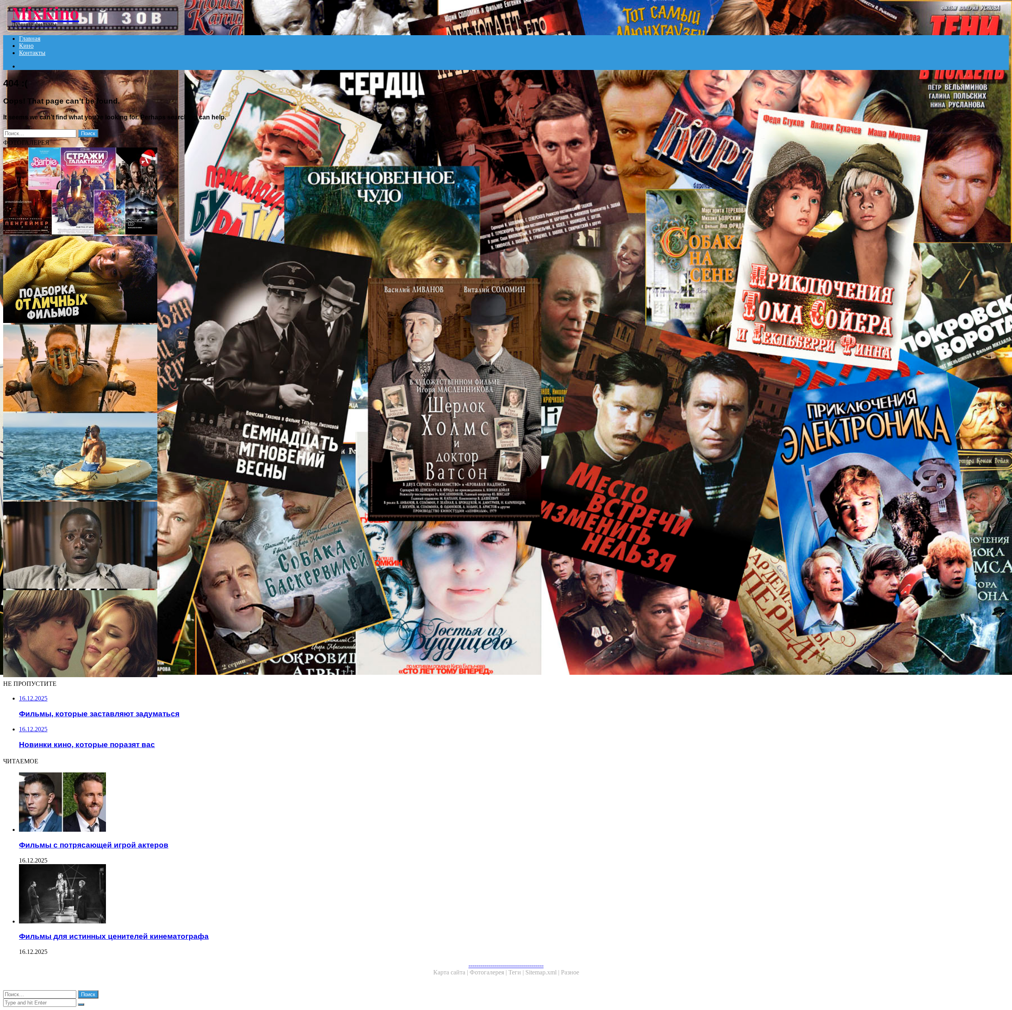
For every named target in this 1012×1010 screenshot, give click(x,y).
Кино (26, 45)
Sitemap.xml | (543, 972)
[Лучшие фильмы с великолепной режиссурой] (240, 191)
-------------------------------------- (506, 965)
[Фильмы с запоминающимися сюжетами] (240, 634)
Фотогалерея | (489, 972)
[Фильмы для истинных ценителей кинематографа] (248, 894)
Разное (570, 972)
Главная (29, 38)
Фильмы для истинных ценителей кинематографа (114, 936)
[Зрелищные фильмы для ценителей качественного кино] (240, 369)
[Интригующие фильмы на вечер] (240, 546)
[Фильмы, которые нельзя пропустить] (240, 280)
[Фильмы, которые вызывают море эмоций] (240, 457)
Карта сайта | (451, 972)
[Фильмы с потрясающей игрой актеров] (248, 802)
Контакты (32, 52)
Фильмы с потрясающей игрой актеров (93, 845)
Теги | (516, 972)
